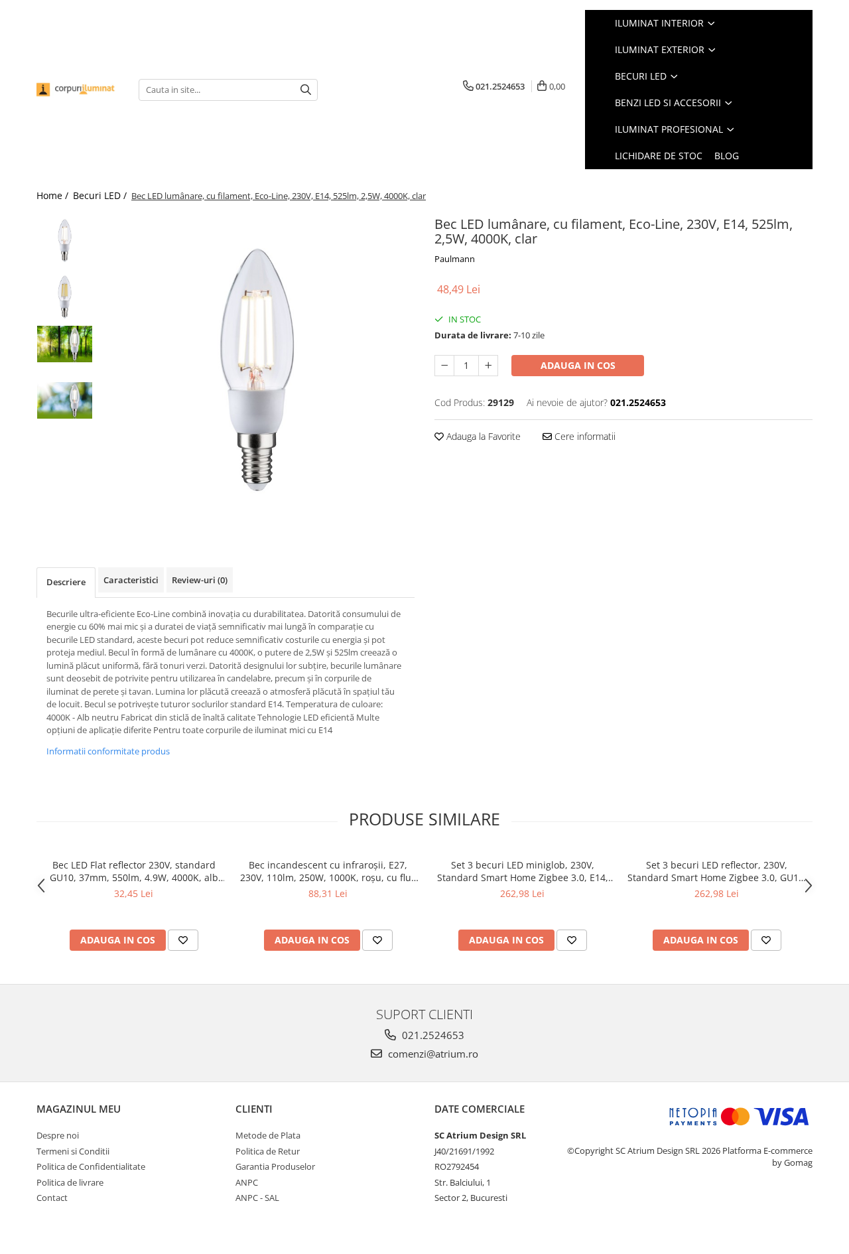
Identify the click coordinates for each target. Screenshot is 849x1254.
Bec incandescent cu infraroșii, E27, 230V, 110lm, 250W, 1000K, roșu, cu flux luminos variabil (328, 871)
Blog (726, 155)
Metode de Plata (267, 1135)
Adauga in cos (578, 365)
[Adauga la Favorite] (183, 940)
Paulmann (454, 259)
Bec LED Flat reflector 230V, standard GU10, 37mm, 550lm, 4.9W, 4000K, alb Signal (134, 871)
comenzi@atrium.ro (431, 1053)
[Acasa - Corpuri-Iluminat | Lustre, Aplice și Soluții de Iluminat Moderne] (77, 89)
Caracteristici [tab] (131, 580)
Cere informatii (584, 436)
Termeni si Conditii (72, 1151)
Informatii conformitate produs (108, 751)
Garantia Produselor (275, 1166)
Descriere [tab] (66, 582)
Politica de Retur (267, 1151)
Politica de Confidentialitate (90, 1166)
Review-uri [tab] (200, 580)
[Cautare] (306, 90)
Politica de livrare (69, 1182)
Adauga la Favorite (482, 436)
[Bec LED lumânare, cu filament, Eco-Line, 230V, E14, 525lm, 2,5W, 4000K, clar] (257, 369)
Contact (52, 1198)
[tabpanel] (257, 369)
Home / (53, 195)
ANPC (246, 1182)
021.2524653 (431, 1035)
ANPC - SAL (257, 1198)
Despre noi (57, 1135)
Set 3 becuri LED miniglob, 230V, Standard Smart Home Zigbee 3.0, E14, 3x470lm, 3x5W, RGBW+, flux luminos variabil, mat (522, 871)
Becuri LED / (101, 195)
